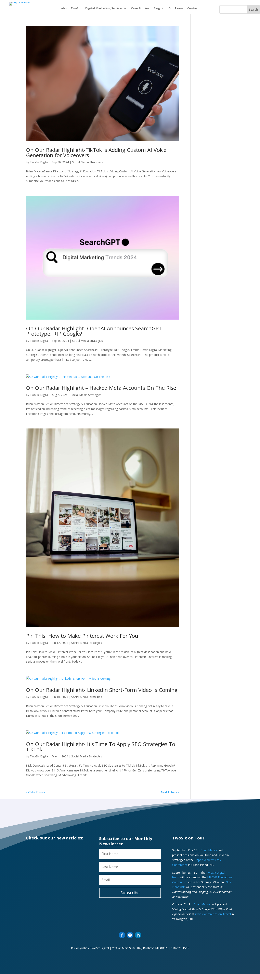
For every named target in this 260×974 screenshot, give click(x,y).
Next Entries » (170, 792)
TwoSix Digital (39, 162)
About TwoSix (71, 8)
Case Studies (140, 8)
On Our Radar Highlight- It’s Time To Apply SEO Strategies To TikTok (100, 746)
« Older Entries (35, 792)
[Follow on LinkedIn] (138, 935)
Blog (157, 8)
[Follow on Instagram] (130, 935)
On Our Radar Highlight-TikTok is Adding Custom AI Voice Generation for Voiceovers (96, 152)
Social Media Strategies (87, 162)
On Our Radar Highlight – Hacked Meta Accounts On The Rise (101, 387)
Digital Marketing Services (103, 8)
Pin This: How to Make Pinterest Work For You (82, 635)
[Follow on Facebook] (122, 935)
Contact (193, 8)
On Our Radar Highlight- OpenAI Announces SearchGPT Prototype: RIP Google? (94, 331)
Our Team (175, 8)
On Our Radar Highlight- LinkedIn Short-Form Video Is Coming (102, 690)
